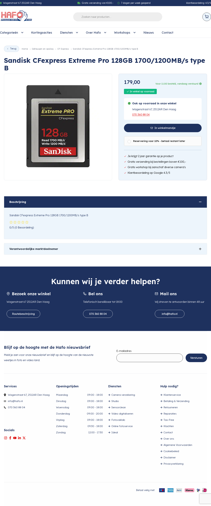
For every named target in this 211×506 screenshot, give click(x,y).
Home (25, 49)
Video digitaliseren (122, 413)
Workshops (122, 32)
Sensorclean (118, 407)
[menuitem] (11, 33)
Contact (167, 32)
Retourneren (171, 407)
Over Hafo (93, 32)
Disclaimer (170, 457)
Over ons (169, 438)
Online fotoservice (122, 426)
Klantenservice (172, 394)
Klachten (169, 426)
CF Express (63, 49)
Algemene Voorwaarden (178, 444)
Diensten (66, 32)
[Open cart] (206, 17)
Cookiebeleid (171, 451)
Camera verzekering (123, 394)
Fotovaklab (118, 419)
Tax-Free (169, 419)
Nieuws (148, 32)
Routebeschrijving (23, 313)
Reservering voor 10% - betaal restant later (159, 141)
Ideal (114, 432)
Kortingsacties (41, 32)
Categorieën (9, 32)
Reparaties (170, 413)
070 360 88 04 (141, 114)
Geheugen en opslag (42, 49)
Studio (115, 401)
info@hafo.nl (170, 313)
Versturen (196, 357)
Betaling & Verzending (176, 401)
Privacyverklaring (173, 463)
